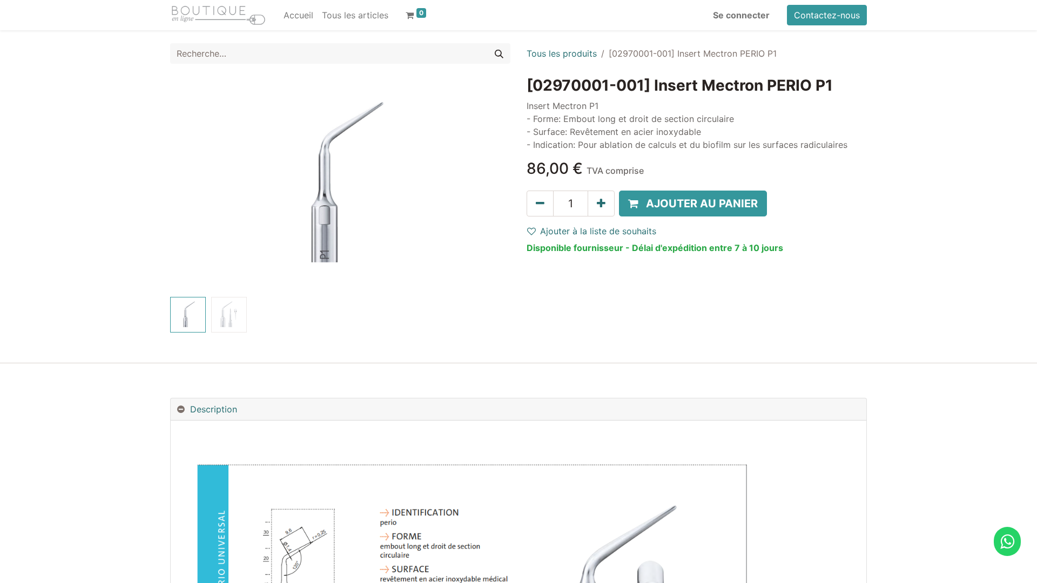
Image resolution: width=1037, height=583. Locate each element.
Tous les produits (562, 53)
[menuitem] (298, 15)
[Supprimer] (540, 203)
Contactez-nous (827, 15)
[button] (195, 184)
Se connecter (741, 15)
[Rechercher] (499, 53)
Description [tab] (213, 409)
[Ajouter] (601, 203)
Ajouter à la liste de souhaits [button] (598, 231)
